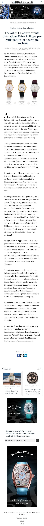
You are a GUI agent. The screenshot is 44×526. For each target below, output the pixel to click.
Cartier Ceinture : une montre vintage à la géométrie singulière (12, 391)
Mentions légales (22, 518)
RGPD (22, 521)
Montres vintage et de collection (26, 22)
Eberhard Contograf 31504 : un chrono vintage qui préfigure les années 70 (32, 391)
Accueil (12, 22)
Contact (22, 523)
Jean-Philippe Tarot (12, 48)
